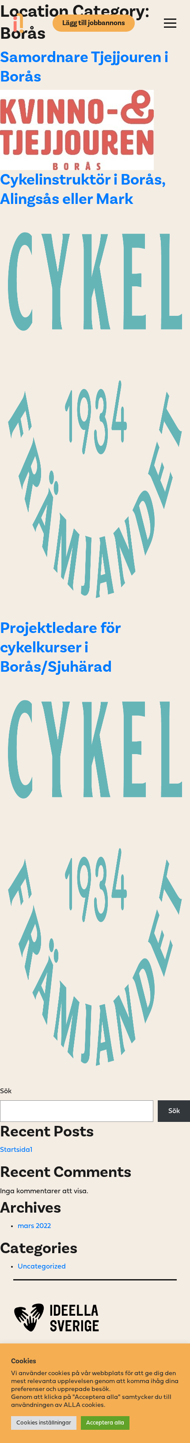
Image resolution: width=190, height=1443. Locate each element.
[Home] (18, 23)
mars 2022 (34, 1226)
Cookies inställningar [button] (43, 1423)
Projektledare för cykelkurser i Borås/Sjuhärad (60, 647)
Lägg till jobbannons (93, 22)
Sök (5, 1091)
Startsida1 (16, 1150)
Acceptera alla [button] (105, 1423)
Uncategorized (42, 1266)
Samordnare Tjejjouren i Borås (84, 66)
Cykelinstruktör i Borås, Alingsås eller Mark (82, 189)
